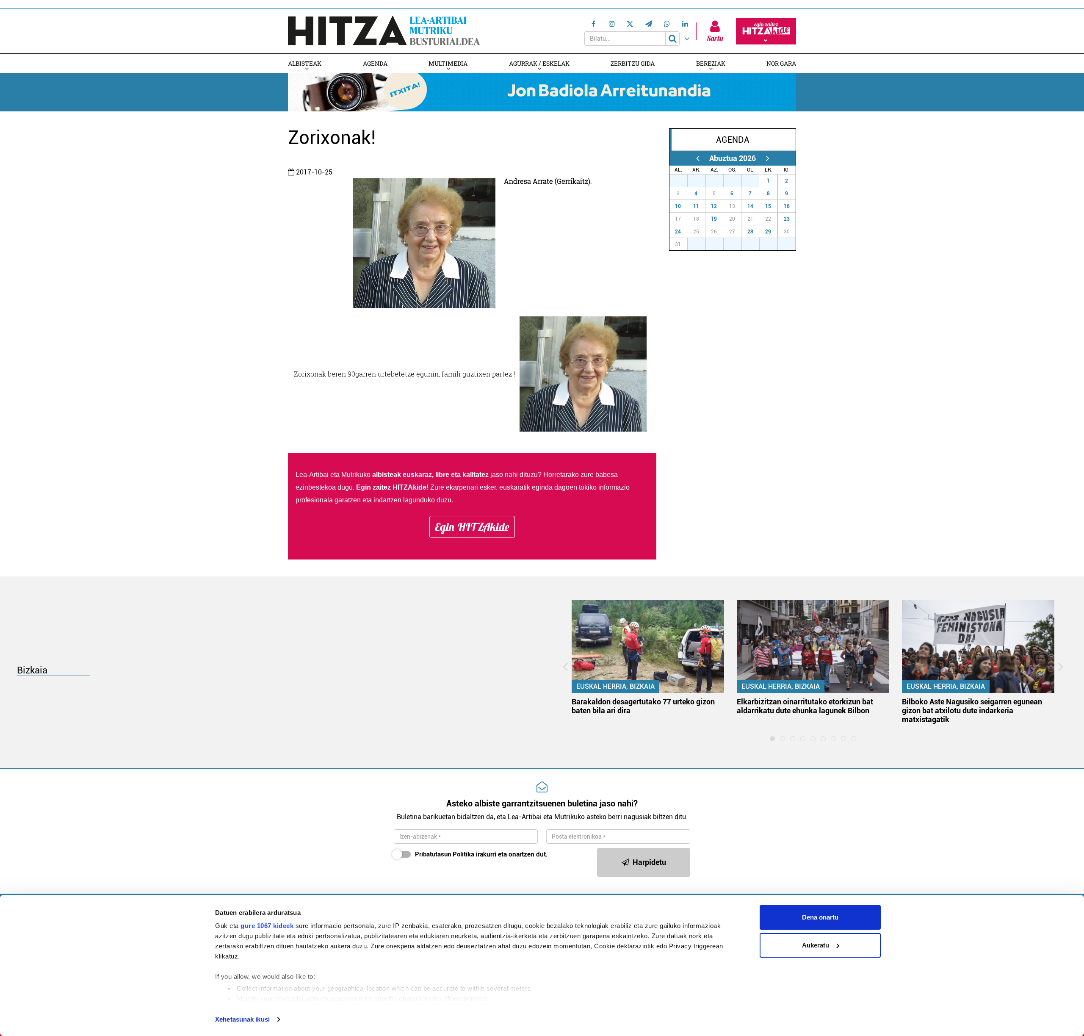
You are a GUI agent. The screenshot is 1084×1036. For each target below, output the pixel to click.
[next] (767, 158)
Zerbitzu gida (633, 63)
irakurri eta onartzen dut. (481, 854)
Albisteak (304, 63)
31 (755, 181)
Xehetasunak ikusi (242, 1019)
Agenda (375, 63)
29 (768, 232)
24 (678, 232)
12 (714, 206)
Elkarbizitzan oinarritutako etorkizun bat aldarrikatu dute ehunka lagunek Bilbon (805, 706)
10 (678, 206)
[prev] (697, 158)
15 (768, 206)
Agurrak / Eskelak (539, 63)
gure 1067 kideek (267, 925)
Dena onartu (820, 917)
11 (696, 206)
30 (737, 181)
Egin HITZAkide (472, 527)
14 (750, 206)
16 (787, 206)
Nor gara (781, 63)
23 (787, 219)
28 (750, 232)
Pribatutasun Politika (444, 854)
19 (714, 219)
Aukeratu (815, 945)
